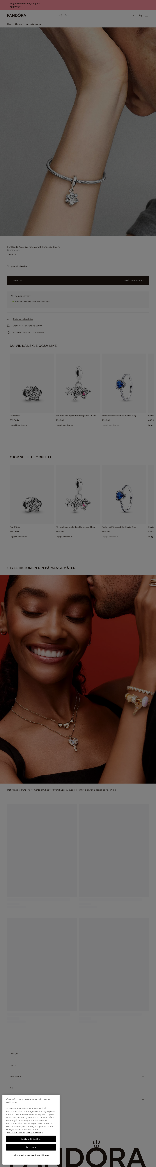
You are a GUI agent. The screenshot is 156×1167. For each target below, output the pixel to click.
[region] (31, 1130)
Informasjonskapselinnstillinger (31, 1155)
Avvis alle (31, 1147)
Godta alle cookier (31, 1139)
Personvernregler (16, 1132)
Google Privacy (34, 1132)
